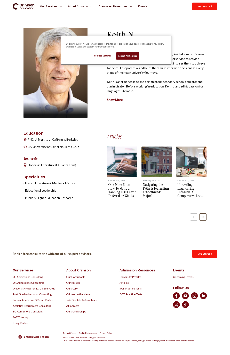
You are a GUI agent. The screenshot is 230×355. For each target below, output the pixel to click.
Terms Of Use (69, 333)
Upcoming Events (183, 276)
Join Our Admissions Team (81, 300)
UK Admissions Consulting (28, 282)
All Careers (72, 305)
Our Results (73, 282)
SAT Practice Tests (131, 288)
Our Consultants (75, 276)
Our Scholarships (76, 311)
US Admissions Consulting (28, 276)
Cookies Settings (103, 55)
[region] (116, 50)
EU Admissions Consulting (28, 311)
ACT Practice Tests (131, 294)
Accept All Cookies (127, 56)
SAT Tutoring (20, 317)
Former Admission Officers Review (33, 300)
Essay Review (20, 323)
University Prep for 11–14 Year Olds (34, 288)
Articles (124, 282)
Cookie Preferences (87, 333)
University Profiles (130, 276)
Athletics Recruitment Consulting (32, 305)
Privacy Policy (106, 333)
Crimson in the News (78, 294)
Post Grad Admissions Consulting (32, 294)
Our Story (72, 288)
